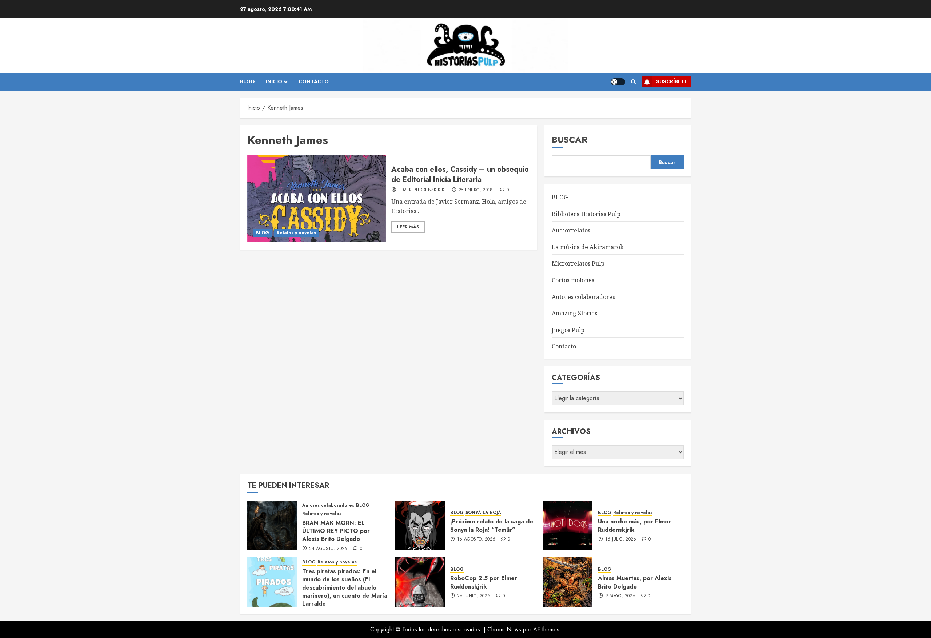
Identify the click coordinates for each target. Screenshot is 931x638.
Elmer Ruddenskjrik (421, 190)
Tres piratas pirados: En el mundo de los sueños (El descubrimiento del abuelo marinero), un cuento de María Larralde (344, 587)
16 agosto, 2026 (476, 539)
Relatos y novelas (296, 233)
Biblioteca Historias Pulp (586, 214)
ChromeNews (504, 629)
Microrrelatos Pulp (578, 263)
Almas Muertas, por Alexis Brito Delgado (635, 582)
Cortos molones (573, 280)
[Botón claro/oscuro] (618, 81)
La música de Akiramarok (588, 247)
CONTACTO (314, 81)
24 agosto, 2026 (328, 549)
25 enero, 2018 (476, 190)
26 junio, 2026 (473, 596)
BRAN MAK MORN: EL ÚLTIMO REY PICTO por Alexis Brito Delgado (336, 531)
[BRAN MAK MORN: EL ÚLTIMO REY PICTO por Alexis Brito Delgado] (272, 525)
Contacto (564, 346)
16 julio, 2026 (620, 539)
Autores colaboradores (583, 297)
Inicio (274, 81)
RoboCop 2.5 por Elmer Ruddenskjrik (483, 582)
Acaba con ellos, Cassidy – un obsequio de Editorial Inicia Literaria (460, 174)
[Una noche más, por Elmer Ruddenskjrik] (567, 525)
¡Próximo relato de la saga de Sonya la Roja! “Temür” (491, 525)
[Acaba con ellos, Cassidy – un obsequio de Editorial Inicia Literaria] (316, 198)
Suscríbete (671, 81)
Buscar (569, 139)
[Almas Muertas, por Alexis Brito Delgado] (567, 582)
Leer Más (408, 227)
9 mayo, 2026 (620, 596)
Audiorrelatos (571, 230)
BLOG (247, 81)
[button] (633, 82)
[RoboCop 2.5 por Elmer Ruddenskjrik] (420, 582)
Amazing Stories (574, 313)
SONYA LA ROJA (483, 513)
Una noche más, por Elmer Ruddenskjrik (634, 525)
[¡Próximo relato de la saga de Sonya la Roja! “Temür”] (420, 525)
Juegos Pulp (568, 330)
